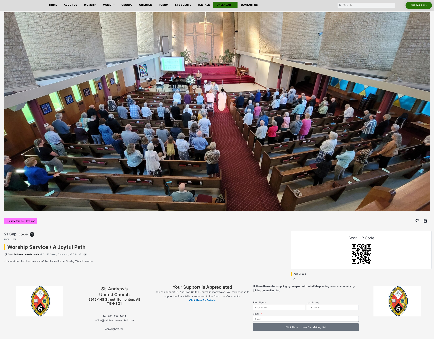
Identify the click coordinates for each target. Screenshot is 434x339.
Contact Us (249, 4)
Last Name (313, 302)
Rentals (204, 4)
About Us (70, 4)
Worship (90, 4)
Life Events (183, 4)
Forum (163, 4)
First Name (259, 302)
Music (107, 4)
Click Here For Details (202, 300)
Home (53, 4)
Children (145, 4)
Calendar (224, 4)
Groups (126, 4)
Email (256, 313)
